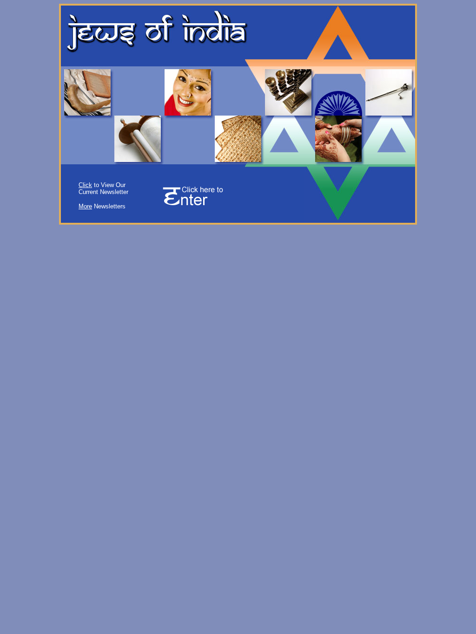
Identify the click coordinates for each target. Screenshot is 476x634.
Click (85, 184)
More (85, 206)
